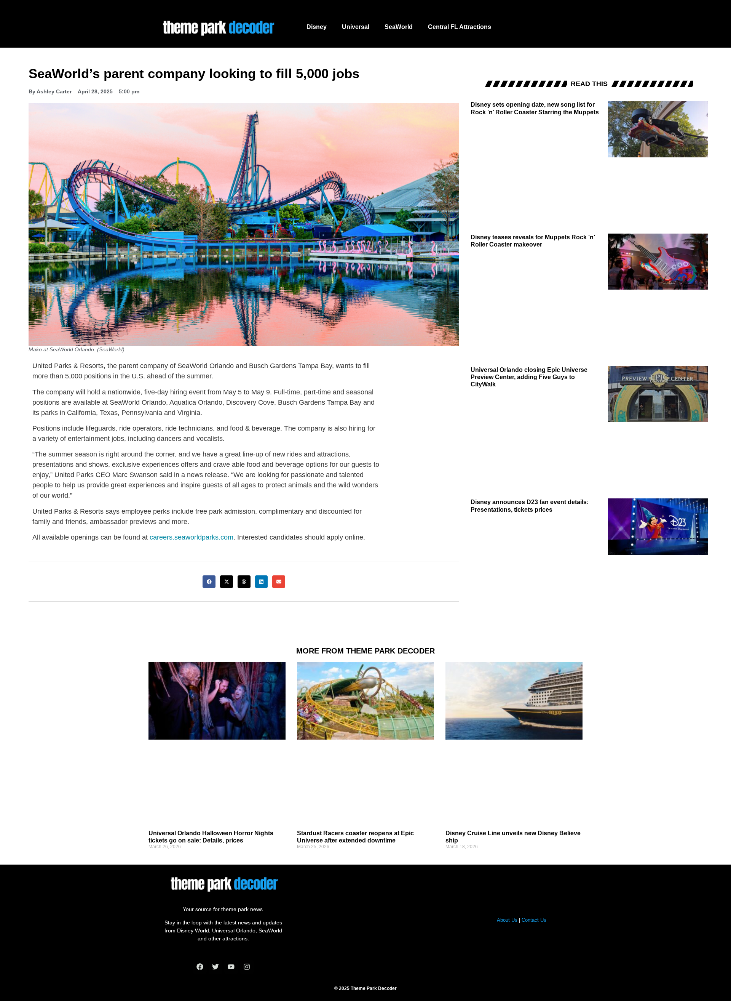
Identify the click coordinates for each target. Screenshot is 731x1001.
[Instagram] (247, 967)
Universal (355, 27)
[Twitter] (215, 967)
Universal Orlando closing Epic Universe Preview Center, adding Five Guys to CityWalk (529, 377)
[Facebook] (200, 967)
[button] (209, 581)
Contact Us (534, 920)
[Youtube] (231, 967)
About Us (507, 920)
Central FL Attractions (459, 27)
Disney (316, 27)
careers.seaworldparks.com (191, 537)
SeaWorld (399, 27)
